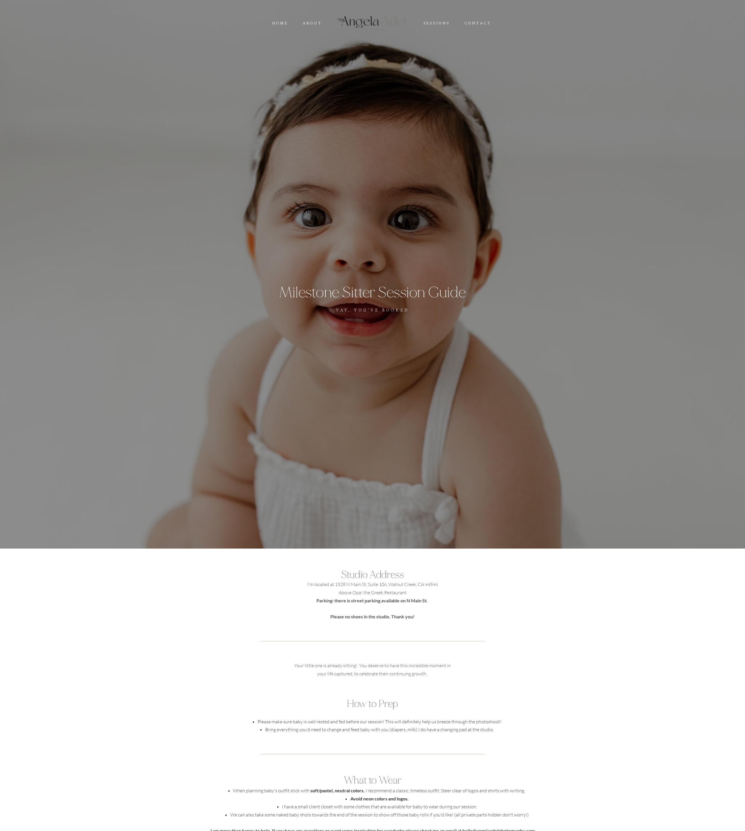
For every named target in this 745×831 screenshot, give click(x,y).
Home (280, 24)
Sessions (436, 24)
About (312, 24)
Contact (477, 24)
